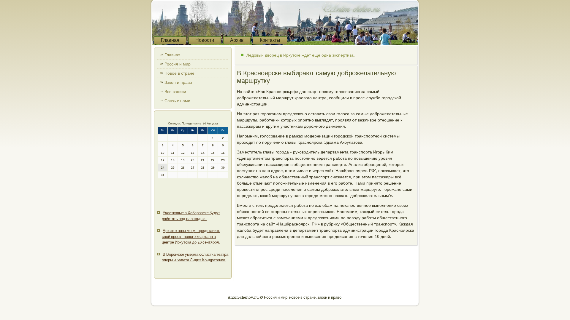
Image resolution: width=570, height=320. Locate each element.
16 (223, 152)
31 (162, 175)
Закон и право (178, 82)
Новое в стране (179, 73)
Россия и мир (177, 64)
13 (192, 152)
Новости (204, 40)
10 (162, 152)
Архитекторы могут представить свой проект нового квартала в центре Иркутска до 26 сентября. (191, 236)
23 (223, 160)
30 (223, 167)
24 (162, 167)
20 (192, 160)
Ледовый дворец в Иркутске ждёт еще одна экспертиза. (300, 55)
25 (173, 167)
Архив (237, 40)
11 (172, 152)
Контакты (270, 40)
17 (162, 160)
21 (203, 160)
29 (213, 167)
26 (183, 167)
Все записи (175, 91)
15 (213, 152)
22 (213, 160)
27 (192, 167)
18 (173, 160)
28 (203, 167)
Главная (170, 40)
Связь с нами (177, 100)
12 (183, 152)
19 (183, 160)
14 (203, 152)
